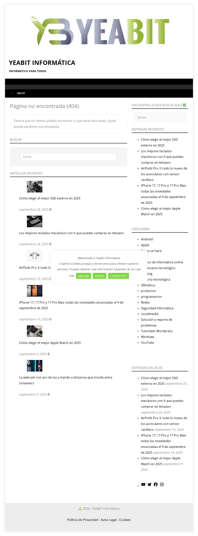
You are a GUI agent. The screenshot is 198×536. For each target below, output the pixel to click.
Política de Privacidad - (83, 520)
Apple (145, 245)
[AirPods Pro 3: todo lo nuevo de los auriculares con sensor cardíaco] (34, 256)
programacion (151, 296)
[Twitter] (149, 485)
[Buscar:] (68, 156)
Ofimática (148, 285)
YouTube (147, 342)
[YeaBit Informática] (99, 29)
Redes (145, 302)
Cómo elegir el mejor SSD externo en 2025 (49, 198)
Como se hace (151, 251)
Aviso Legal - (110, 520)
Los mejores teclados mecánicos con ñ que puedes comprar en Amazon (71, 233)
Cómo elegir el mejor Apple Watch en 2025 (50, 343)
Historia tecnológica (155, 279)
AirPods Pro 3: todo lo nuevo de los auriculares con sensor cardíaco (164, 174)
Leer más (83, 275)
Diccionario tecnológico (158, 268)
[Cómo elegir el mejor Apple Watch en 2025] (34, 331)
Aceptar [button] (99, 275)
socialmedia (149, 314)
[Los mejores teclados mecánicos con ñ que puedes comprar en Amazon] (34, 221)
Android (147, 239)
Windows (147, 337)
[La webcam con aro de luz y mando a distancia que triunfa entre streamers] (34, 365)
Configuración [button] (118, 275)
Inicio (21, 93)
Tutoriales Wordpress (157, 331)
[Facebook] (155, 485)
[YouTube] (143, 485)
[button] (9, 81)
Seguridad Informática (157, 308)
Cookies (125, 520)
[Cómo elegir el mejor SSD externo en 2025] (34, 186)
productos (148, 291)
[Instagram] (162, 485)
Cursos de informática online (162, 262)
